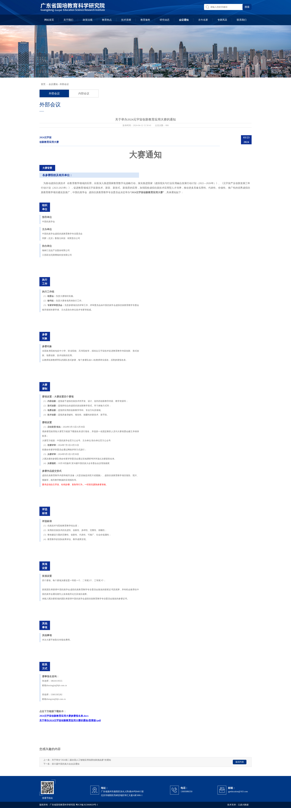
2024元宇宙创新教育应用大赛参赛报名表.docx (64, 716)
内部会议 (83, 93)
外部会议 (64, 84)
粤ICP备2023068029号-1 (87, 805)
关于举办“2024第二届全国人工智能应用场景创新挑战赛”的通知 (81, 760)
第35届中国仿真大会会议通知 (65, 764)
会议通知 (53, 84)
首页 (43, 84)
